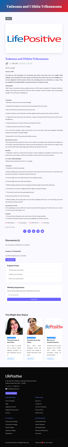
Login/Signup (10, 260)
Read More (10, 358)
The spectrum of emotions (16, 270)
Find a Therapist (10, 401)
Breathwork (8, 433)
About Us (38, 401)
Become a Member (11, 393)
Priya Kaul (38, 433)
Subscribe (34, 299)
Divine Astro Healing (11, 424)
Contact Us (38, 404)
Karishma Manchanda (41, 430)
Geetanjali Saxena (40, 427)
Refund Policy (39, 413)
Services (7, 413)
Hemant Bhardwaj (40, 421)
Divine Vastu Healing (11, 421)
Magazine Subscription (12, 410)
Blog (6, 404)
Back (9, 18)
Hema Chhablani (40, 424)
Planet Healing (9, 427)
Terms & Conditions (40, 407)
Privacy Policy (39, 410)
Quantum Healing (10, 430)
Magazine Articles (10, 407)
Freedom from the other (15, 274)
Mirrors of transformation (16, 278)
